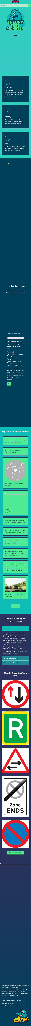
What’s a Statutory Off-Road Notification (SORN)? (13, 451)
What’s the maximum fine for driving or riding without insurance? (15, 441)
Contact (19, 1001)
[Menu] (15, 35)
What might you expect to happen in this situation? (15, 595)
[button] (15, 606)
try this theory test (15, 150)
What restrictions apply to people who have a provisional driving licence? (15, 521)
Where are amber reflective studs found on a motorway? (14, 542)
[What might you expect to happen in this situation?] (15, 585)
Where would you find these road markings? (14, 484)
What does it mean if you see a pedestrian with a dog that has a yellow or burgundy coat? (14, 553)
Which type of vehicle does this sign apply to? (15, 511)
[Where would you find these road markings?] (15, 470)
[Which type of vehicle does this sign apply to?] (15, 500)
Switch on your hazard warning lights (13, 352)
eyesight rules (21, 651)
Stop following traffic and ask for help (15, 355)
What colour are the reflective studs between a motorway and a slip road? (15, 532)
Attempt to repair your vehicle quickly (15, 359)
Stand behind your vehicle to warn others (15, 362)
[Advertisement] (15, 52)
